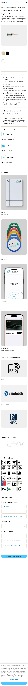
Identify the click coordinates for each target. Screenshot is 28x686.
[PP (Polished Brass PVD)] (3, 53)
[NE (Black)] (7, 53)
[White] (3, 61)
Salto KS (9, 146)
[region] (14, 675)
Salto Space (10, 134)
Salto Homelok (11, 157)
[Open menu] (26, 2)
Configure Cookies (14, 679)
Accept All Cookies (14, 683)
